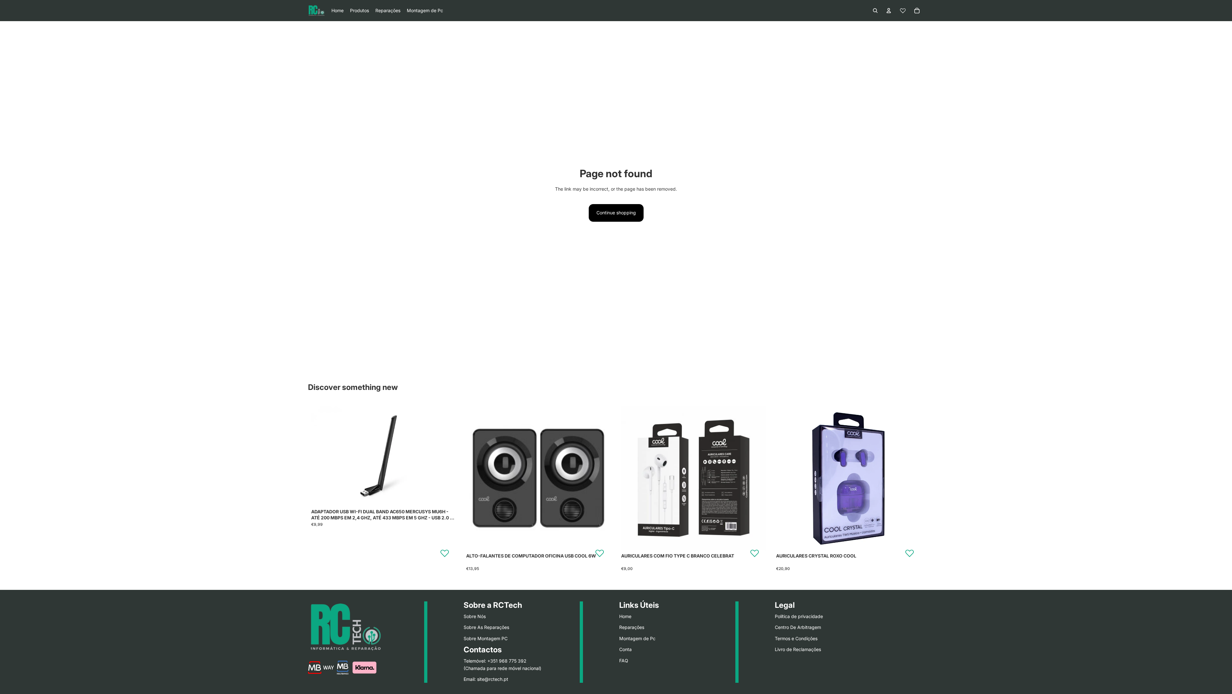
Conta (625, 649)
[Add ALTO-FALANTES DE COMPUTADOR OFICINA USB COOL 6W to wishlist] (599, 553)
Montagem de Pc (637, 638)
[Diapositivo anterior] (320, 456)
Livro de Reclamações (798, 649)
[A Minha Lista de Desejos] (903, 11)
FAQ (623, 660)
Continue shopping (616, 212)
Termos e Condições (796, 638)
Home (625, 616)
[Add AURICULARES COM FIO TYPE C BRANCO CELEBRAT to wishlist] (754, 553)
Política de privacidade (799, 616)
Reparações (631, 627)
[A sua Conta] (889, 11)
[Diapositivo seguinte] (446, 456)
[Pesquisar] (875, 11)
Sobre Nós (475, 616)
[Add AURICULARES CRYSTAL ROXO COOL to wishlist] (909, 553)
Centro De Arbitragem (798, 627)
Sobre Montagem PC (486, 638)
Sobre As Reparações (486, 627)
